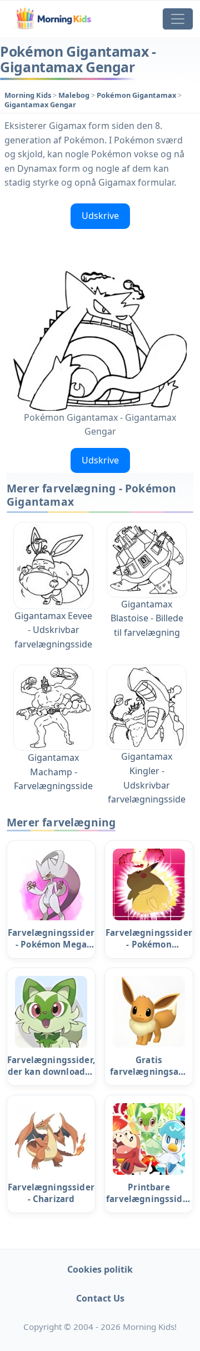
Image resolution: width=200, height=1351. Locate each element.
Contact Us (100, 1298)
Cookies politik (100, 1269)
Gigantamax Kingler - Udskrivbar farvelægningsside (147, 777)
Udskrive (100, 216)
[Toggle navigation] (177, 19)
